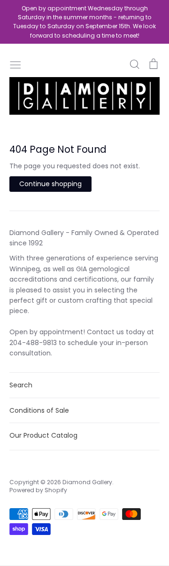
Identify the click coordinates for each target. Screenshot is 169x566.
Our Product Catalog (43, 435)
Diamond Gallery (87, 482)
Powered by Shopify (38, 490)
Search (20, 385)
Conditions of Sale (39, 410)
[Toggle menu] (15, 64)
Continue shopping (50, 184)
